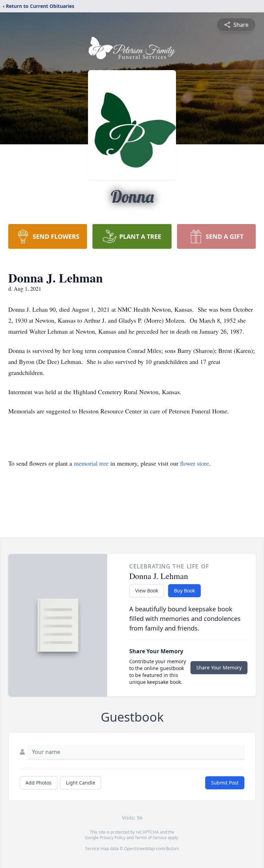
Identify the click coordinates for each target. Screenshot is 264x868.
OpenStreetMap (139, 849)
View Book (146, 590)
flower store (194, 463)
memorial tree (91, 463)
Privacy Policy (112, 838)
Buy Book (184, 590)
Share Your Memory (219, 667)
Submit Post (225, 782)
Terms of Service (151, 838)
